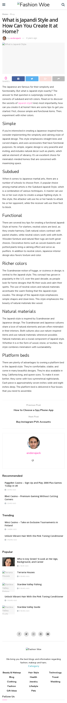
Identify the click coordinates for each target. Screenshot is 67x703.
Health (33, 677)
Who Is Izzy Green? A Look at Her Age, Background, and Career (37, 560)
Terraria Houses (26, 572)
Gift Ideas (12, 690)
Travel (55, 677)
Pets (33, 690)
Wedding (55, 681)
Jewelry (34, 681)
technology (55, 672)
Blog (12, 14)
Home (5, 14)
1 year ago (24, 566)
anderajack (15, 38)
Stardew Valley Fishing (29, 584)
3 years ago (11, 540)
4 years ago (31, 38)
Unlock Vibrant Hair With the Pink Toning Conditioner (34, 535)
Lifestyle (33, 686)
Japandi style (25, 103)
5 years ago (24, 576)
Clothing (11, 681)
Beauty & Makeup (12, 672)
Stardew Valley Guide (28, 606)
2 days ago (11, 490)
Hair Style (33, 672)
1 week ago (11, 529)
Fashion (11, 686)
